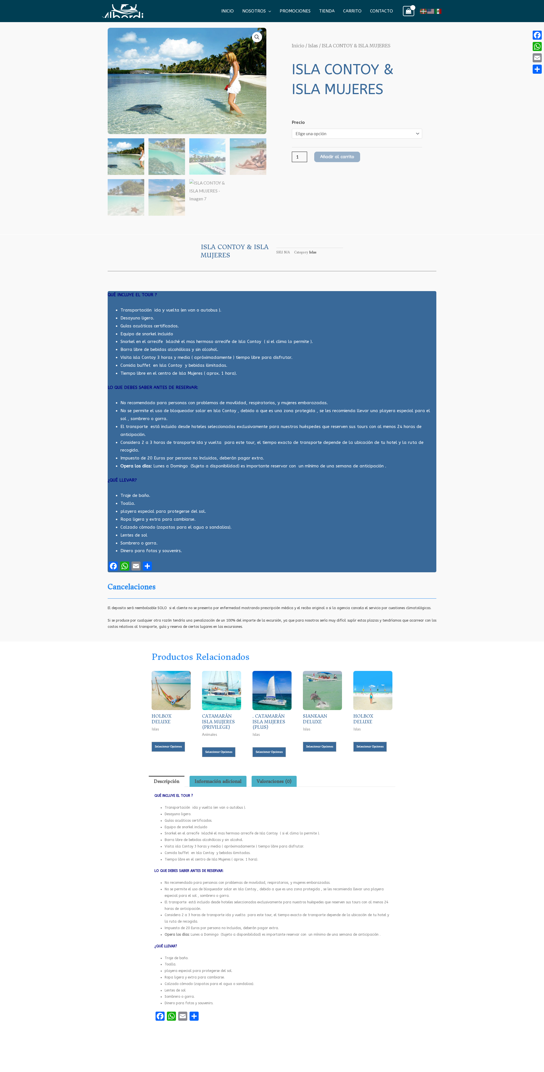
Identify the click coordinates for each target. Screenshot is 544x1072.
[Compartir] (537, 69)
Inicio (227, 11)
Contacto (381, 11)
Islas (313, 45)
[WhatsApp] (537, 46)
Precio (298, 122)
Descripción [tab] (166, 781)
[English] (431, 10)
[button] (257, 37)
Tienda (327, 11)
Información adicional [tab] (218, 781)
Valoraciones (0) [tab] (274, 781)
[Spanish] (438, 10)
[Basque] (423, 10)
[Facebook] (537, 35)
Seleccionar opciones (168, 746)
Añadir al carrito (337, 156)
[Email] (537, 57)
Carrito (352, 11)
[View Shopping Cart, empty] (408, 11)
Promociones (295, 11)
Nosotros (254, 11)
